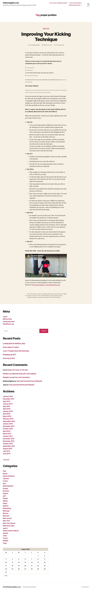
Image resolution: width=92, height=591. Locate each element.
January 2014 (8, 424)
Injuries (5, 506)
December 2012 (8, 439)
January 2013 (8, 436)
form (28, 294)
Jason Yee (40, 294)
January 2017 (8, 404)
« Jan (5, 575)
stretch (5, 533)
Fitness (5, 493)
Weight (5, 541)
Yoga (5, 543)
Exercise (6, 491)
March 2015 (7, 416)
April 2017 (6, 401)
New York (46, 28)
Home (5, 503)
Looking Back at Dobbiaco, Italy (14, 343)
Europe (5, 488)
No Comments (60, 45)
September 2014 (9, 421)
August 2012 (7, 448)
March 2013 (7, 434)
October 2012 (8, 444)
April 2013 (6, 431)
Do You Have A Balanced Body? (58, 3)
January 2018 (8, 396)
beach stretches (9, 476)
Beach (5, 473)
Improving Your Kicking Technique (46, 36)
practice (29, 295)
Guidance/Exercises (74, 5)
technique (46, 297)
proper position (54, 295)
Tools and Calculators (75, 3)
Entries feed (7, 319)
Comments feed (9, 321)
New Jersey (7, 518)
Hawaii (5, 498)
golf (4, 496)
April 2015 (6, 414)
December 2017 (8, 399)
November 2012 (8, 441)
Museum (6, 516)
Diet (4, 483)
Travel (5, 538)
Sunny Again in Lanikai (11, 347)
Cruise (5, 481)
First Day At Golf (9, 358)
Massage (6, 511)
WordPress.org (8, 324)
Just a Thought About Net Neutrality (16, 351)
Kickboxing (7, 508)
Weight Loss (7, 374)
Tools (5, 536)
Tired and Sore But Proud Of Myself (29, 381)
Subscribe (6, 459)
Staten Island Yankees (11, 531)
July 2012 (6, 451)
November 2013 (8, 426)
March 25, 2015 (48, 45)
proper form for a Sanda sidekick (40, 295)
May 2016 (6, 406)
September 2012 (9, 446)
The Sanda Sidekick (55, 297)
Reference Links (8, 526)
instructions (33, 294)
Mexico (5, 513)
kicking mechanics (48, 294)
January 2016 (8, 411)
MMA (65, 294)
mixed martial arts (58, 294)
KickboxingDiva (36, 45)
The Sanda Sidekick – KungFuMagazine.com (46, 285)
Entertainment (8, 486)
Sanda (60, 295)
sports (5, 528)
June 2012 (6, 453)
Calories (6, 478)
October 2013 (8, 429)
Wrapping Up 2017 (9, 354)
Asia (4, 471)
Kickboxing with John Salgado (25, 374)
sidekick (29, 297)
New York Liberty (9, 523)
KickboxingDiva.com (11, 3)
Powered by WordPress (29, 587)
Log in (5, 316)
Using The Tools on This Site (17, 370)
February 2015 (8, 419)
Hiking (5, 501)
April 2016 (6, 409)
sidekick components (37, 297)
